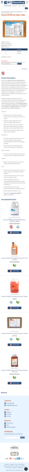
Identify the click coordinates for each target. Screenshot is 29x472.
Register (23, 5)
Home (2, 11)
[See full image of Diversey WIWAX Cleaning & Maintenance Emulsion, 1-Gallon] (14, 208)
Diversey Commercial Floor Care (17, 11)
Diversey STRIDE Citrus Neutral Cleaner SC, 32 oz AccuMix (14, 258)
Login (19, 5)
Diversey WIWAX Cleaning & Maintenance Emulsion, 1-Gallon (14, 220)
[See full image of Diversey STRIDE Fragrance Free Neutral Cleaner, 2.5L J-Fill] (14, 359)
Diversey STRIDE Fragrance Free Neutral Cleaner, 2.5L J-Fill (14, 371)
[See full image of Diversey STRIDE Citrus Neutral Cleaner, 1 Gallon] (14, 285)
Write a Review (24, 68)
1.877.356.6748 (7, 5)
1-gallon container (14, 106)
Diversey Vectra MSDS (15, 193)
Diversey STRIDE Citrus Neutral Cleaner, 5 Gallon (14, 333)
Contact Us (15, 5)
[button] (20, 64)
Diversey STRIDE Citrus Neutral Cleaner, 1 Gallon (14, 296)
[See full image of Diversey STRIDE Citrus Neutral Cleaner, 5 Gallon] (14, 322)
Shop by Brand (7, 11)
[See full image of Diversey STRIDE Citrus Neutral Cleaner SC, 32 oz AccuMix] (14, 247)
